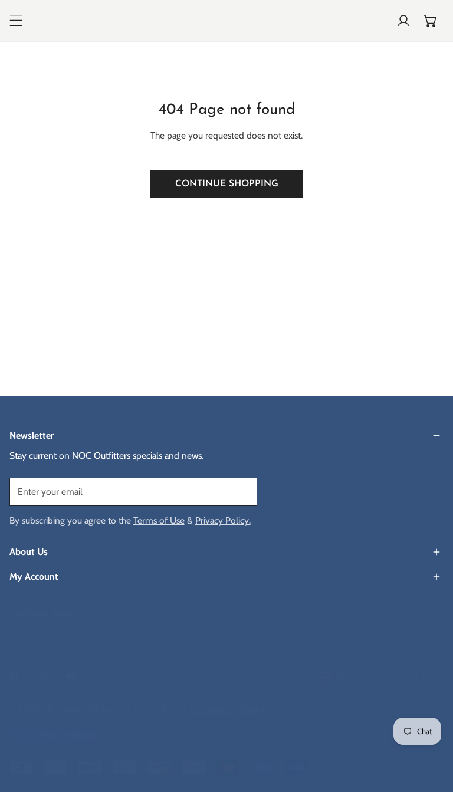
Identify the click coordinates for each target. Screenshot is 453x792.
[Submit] (240, 491)
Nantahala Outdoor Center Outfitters (115, 708)
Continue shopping (226, 184)
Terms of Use (159, 520)
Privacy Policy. (223, 520)
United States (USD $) (384, 676)
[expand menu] (15, 20)
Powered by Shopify (230, 708)
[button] (430, 20)
